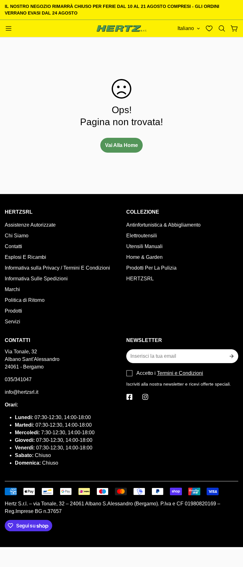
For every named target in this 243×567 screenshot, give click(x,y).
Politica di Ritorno (25, 300)
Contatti (13, 246)
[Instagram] (145, 397)
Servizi (12, 321)
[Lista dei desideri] (209, 28)
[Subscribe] (231, 356)
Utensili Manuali (144, 246)
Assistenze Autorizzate (30, 225)
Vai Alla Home (121, 145)
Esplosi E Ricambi (25, 257)
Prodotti (13, 311)
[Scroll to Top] (230, 532)
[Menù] (8, 28)
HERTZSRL (140, 278)
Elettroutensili (141, 235)
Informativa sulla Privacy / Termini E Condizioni (57, 268)
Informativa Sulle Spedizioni (36, 278)
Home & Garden (144, 257)
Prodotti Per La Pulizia (151, 268)
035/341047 (18, 379)
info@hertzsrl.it (21, 392)
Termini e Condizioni (180, 373)
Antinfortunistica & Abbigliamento (163, 225)
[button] (222, 28)
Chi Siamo (16, 235)
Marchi (12, 289)
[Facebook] (129, 397)
